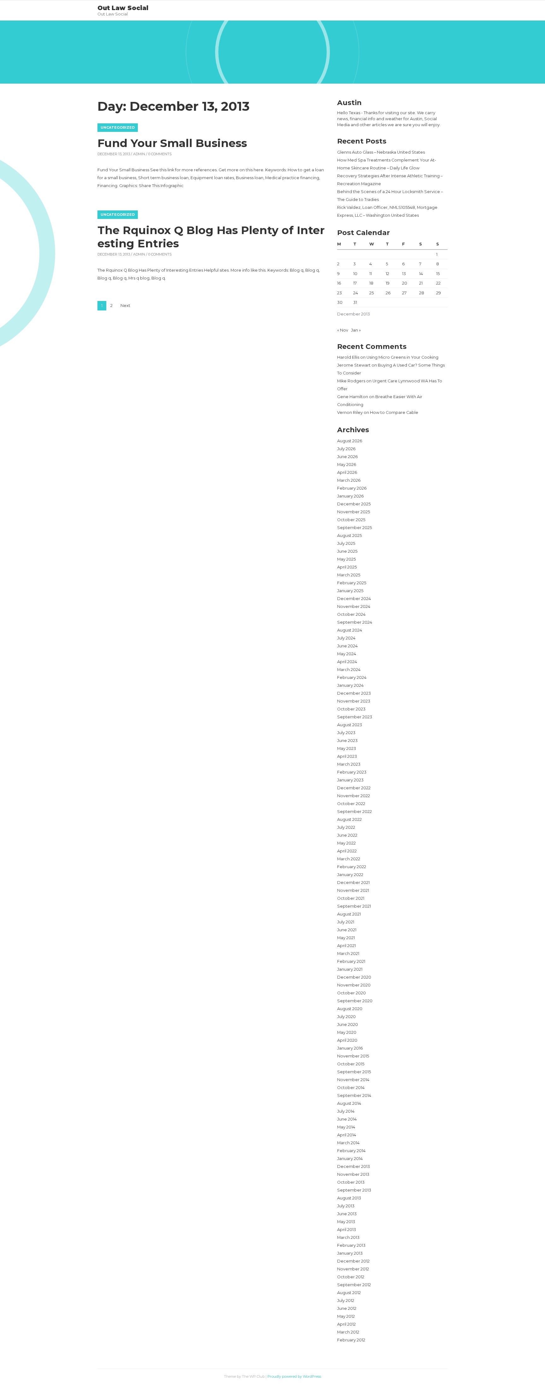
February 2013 (351, 1245)
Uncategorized (118, 127)
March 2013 (348, 1237)
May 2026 (346, 464)
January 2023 (350, 780)
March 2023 (348, 764)
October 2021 (350, 898)
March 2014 (348, 1142)
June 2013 (347, 1213)
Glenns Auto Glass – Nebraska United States (381, 152)
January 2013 (350, 1253)
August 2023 (349, 724)
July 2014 (346, 1111)
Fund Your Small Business (172, 143)
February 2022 (351, 866)
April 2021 (346, 945)
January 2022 (350, 874)
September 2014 (354, 1095)
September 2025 (354, 527)
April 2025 (347, 567)
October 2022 (351, 803)
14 (421, 273)
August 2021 (349, 914)
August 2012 (349, 1292)
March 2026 (348, 480)
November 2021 (353, 890)
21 (421, 283)
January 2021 (349, 969)
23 (339, 293)
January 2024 (350, 685)
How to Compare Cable (394, 412)
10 (355, 273)
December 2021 (353, 882)
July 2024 (346, 638)
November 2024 (353, 606)
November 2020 (354, 985)
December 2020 (354, 977)
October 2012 (350, 1277)
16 (339, 283)
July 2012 (345, 1300)
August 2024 (349, 630)
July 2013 (346, 1206)
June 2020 (347, 1024)
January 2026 (350, 496)
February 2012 (351, 1340)
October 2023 (351, 709)
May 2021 (346, 937)
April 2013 (346, 1229)
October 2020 (351, 993)
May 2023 (346, 748)
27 (404, 293)
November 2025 (353, 511)
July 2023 (346, 732)
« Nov (342, 330)
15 (438, 273)
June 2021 (346, 930)
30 (340, 302)
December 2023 (354, 693)
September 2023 (354, 717)
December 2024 (354, 598)
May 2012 (346, 1316)
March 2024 (348, 669)
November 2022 (353, 795)
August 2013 (349, 1198)
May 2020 (346, 1032)
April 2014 (346, 1135)
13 (404, 273)
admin (139, 154)
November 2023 (353, 701)
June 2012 (346, 1308)
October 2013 (351, 1182)
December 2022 (354, 788)
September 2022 (354, 811)
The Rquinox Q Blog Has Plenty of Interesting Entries (211, 236)
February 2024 (351, 677)
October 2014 (351, 1087)
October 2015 (350, 1064)
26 (388, 293)
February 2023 (351, 772)
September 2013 (354, 1190)
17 (355, 283)
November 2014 (353, 1079)
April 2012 (346, 1324)
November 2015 (353, 1056)
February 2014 (351, 1150)
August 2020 (349, 1008)
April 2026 (347, 472)
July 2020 (346, 1016)
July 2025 (346, 543)
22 (438, 283)
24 (355, 293)
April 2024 (347, 661)
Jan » (356, 330)
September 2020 (354, 1000)
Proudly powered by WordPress (294, 1376)
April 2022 (347, 851)
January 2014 (350, 1158)
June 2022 (347, 835)
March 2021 (348, 953)
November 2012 (353, 1269)
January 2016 (350, 1048)
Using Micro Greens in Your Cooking (402, 357)
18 (371, 283)
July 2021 (345, 922)
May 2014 (346, 1127)
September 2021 (354, 906)
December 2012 (353, 1261)
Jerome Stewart (354, 365)
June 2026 (347, 456)
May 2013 (346, 1221)
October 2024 (351, 614)
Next (125, 305)
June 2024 (347, 646)
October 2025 (351, 519)
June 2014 (347, 1119)
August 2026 (349, 441)
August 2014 (349, 1103)
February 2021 (351, 961)
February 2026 (351, 488)
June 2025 (347, 551)
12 (387, 273)
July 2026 (346, 448)
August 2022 (349, 819)
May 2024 (346, 653)
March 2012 (348, 1332)
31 (355, 302)
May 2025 (346, 559)
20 (404, 283)
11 (370, 273)
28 (421, 293)
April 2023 (347, 756)
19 (388, 283)
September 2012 (354, 1284)
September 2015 (354, 1071)
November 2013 (353, 1174)
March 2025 (348, 575)
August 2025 (349, 535)
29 (438, 293)
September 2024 (354, 622)
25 (371, 293)
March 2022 (348, 859)
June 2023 (347, 740)
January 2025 (350, 590)
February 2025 (351, 582)
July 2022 (346, 827)
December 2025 (354, 504)
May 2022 (346, 843)
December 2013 (353, 1166)
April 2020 (347, 1040)
